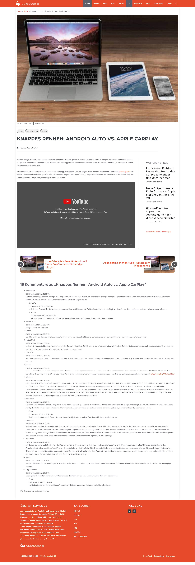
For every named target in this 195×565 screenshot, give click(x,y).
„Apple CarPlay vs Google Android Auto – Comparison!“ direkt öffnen (107, 244)
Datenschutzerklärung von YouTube (83, 212)
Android (23, 148)
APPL (76, 511)
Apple (87, 3)
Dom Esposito (124, 171)
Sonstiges (158, 3)
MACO (76, 532)
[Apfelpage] (28, 3)
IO (75, 528)
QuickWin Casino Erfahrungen (158, 232)
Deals (169, 3)
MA (75, 524)
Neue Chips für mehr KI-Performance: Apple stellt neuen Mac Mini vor (160, 193)
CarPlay (35, 148)
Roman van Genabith (154, 182)
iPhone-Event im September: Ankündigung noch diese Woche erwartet (160, 213)
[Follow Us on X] (129, 511)
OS (129, 3)
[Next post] (174, 264)
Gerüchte (138, 3)
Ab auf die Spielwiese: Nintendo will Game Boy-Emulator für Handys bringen (66, 264)
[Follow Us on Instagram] (134, 511)
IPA (75, 519)
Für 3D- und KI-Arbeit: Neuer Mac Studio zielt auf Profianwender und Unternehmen (160, 173)
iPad (105, 3)
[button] (176, 3)
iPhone (96, 3)
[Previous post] (20, 264)
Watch (121, 3)
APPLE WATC (79, 536)
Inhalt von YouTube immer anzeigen (76, 218)
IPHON (77, 515)
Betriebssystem (32, 131)
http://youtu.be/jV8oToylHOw (163, 374)
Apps (148, 3)
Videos (44, 131)
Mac (113, 3)
